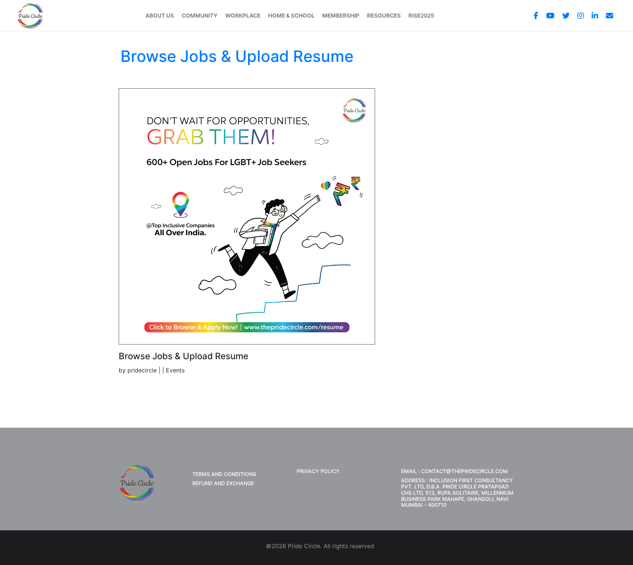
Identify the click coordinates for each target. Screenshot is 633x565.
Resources (384, 15)
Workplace (242, 15)
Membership (340, 15)
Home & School (291, 15)
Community (200, 15)
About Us (159, 15)
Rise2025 (421, 15)
